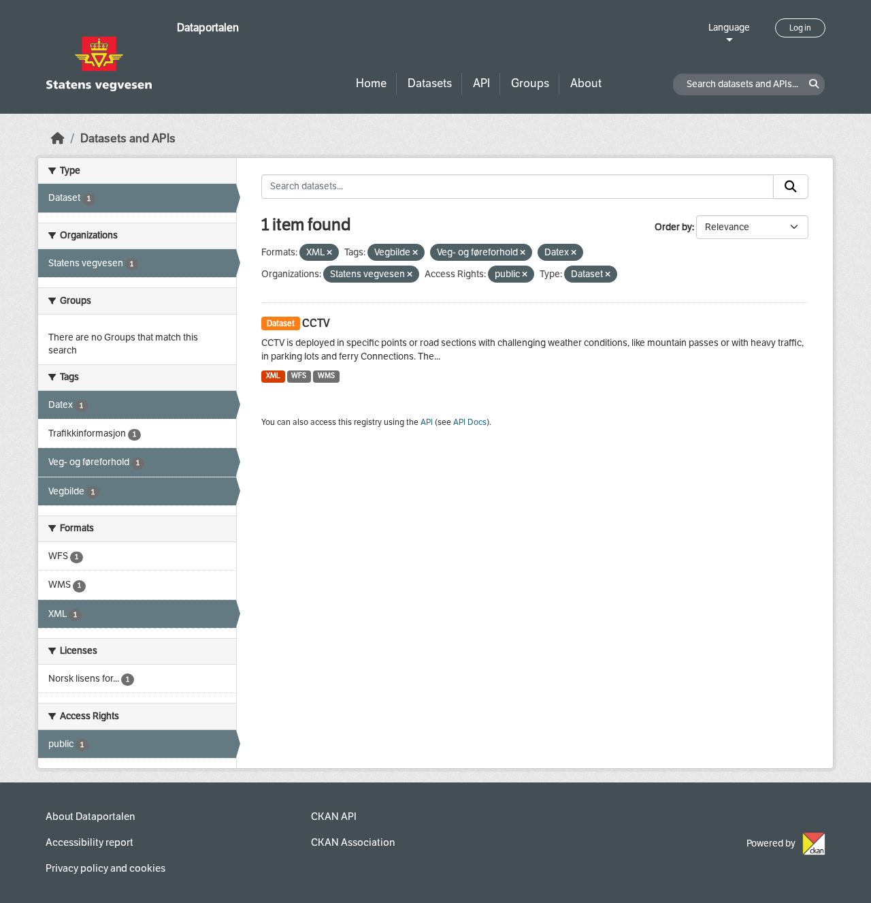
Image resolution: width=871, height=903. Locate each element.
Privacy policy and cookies (105, 868)
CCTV (316, 323)
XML (273, 375)
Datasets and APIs (128, 138)
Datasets (430, 83)
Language (729, 27)
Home (371, 83)
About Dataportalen (90, 816)
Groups (530, 83)
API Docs (470, 422)
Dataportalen (208, 27)
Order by (673, 227)
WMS (326, 375)
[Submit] (790, 186)
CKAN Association (353, 842)
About (586, 83)
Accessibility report (89, 842)
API (481, 83)
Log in (800, 28)
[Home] (58, 138)
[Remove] (329, 253)
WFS (298, 375)
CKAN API (334, 816)
